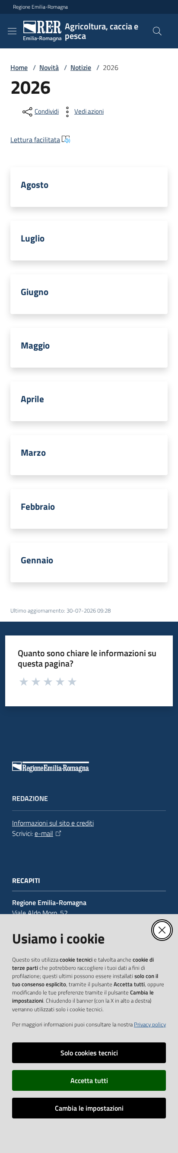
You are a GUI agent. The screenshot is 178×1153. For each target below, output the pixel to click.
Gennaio (37, 560)
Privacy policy (150, 1024)
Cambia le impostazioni (89, 1108)
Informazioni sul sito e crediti (53, 823)
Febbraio (38, 506)
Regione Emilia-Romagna (40, 7)
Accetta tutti (89, 1080)
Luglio (32, 238)
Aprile (32, 399)
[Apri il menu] (12, 31)
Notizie (80, 67)
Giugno (34, 292)
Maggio (35, 345)
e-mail (44, 833)
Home (19, 67)
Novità (49, 67)
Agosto (34, 185)
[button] (157, 31)
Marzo (33, 452)
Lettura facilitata (35, 139)
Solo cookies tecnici (89, 1053)
